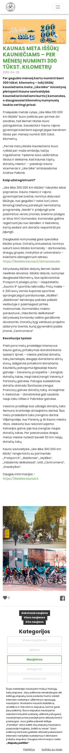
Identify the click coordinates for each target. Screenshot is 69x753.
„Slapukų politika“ (17, 743)
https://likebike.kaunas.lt (20, 479)
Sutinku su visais (52, 749)
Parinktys (29, 749)
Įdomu (34, 650)
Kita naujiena (35, 622)
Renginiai (34, 669)
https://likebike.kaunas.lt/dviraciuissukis (31, 261)
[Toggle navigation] (58, 7)
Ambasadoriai (34, 679)
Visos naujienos (34, 617)
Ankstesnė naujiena (34, 613)
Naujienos (35, 659)
